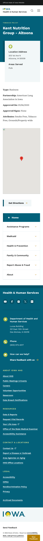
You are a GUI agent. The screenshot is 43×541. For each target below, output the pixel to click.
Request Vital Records (13, 419)
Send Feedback (10, 527)
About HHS (8, 376)
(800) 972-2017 (17, 345)
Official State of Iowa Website (13, 2)
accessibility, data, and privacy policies (20, 534)
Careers (6, 386)
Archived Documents (13, 500)
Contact (8, 448)
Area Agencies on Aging (14, 458)
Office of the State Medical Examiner (20, 429)
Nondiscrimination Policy (15, 487)
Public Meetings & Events (15, 381)
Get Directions (16, 203)
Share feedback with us (22, 360)
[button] (21, 159)
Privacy (6, 491)
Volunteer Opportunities (14, 390)
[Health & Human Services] (9, 9)
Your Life (9, 424)
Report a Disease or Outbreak (17, 453)
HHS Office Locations (13, 463)
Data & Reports (10, 414)
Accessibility (9, 477)
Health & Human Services (15, 12)
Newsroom (8, 395)
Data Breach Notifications (15, 400)
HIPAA (6, 482)
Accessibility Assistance (14, 434)
